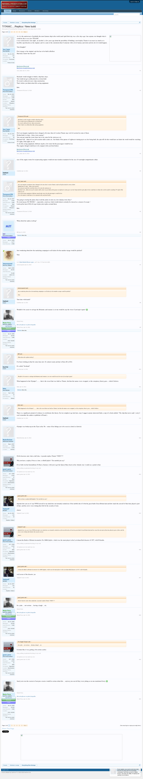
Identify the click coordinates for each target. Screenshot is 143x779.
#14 (140, 474)
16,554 (12, 335)
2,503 (13, 475)
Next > (25, 32)
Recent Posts (16, 13)
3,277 (13, 242)
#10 (140, 369)
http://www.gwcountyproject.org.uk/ (26, 68)
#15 (140, 513)
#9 (140, 327)
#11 (140, 386)
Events (30, 10)
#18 (140, 615)
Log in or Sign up (134, 1)
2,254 (13, 445)
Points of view (11, 62)
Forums (7, 11)
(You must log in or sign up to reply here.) (130, 725)
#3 (140, 153)
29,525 (12, 269)
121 (13, 55)
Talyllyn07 (6, 509)
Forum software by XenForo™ (16, 772)
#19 (140, 659)
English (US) (5, 770)
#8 (140, 302)
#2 (140, 90)
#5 (140, 211)
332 (13, 515)
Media (14, 10)
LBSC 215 (11, 274)
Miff (18, 232)
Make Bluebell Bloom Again (26, 262)
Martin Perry (20, 327)
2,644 (13, 96)
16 (13, 394)
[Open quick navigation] (139, 22)
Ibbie (4, 388)
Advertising (45, 10)
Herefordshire (11, 482)
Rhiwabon (12, 103)
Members (37, 10)
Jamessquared (7, 263)
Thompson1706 (8, 90)
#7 (140, 264)
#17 (140, 577)
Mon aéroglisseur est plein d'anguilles (26, 324)
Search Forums (7, 13)
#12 (140, 418)
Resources (22, 10)
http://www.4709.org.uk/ (23, 66)
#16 (140, 549)
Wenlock (19, 235)
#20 (140, 699)
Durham (12, 449)
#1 (140, 70)
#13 (140, 438)
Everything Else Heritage (15, 29)
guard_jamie (7, 469)
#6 (140, 232)
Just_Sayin (31, 29)
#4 (140, 171)
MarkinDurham (7, 440)
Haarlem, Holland (10, 520)
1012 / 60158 (11, 340)
